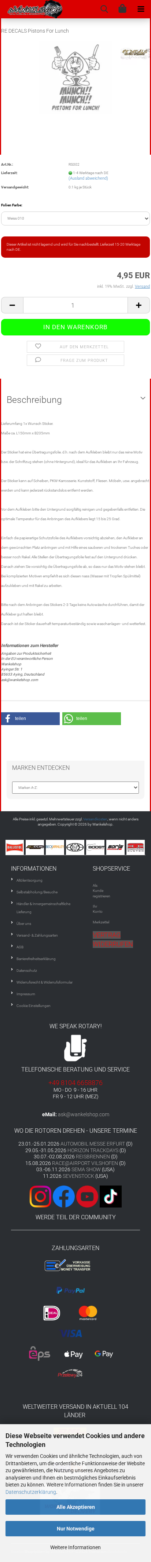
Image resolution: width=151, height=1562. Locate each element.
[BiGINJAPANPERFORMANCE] (61, 847)
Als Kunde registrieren (101, 890)
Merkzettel (101, 922)
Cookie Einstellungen (33, 1006)
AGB (19, 947)
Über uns (23, 924)
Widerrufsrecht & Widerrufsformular (44, 982)
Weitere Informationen (75, 1547)
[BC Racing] (20, 847)
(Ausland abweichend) (88, 178)
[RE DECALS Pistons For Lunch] (75, 78)
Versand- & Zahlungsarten (37, 935)
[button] (30, 718)
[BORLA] (101, 847)
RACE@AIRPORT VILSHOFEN (85, 1163)
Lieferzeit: (9, 173)
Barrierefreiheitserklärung (36, 959)
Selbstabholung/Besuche (37, 892)
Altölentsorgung (29, 880)
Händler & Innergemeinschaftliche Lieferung (43, 908)
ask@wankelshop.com (83, 1114)
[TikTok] (111, 1195)
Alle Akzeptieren (75, 1507)
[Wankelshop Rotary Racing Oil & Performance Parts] (31, 9)
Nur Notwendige (76, 1529)
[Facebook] (64, 1195)
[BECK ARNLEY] (40, 847)
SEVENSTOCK (78, 1176)
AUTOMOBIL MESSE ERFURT (92, 1144)
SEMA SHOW (86, 1169)
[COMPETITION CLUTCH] (121, 847)
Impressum (25, 994)
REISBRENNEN (93, 1156)
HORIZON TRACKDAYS (92, 1150)
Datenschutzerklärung (30, 1492)
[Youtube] (86, 1195)
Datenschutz (26, 971)
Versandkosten (95, 819)
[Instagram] (41, 1195)
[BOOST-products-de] (81, 847)
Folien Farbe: (11, 205)
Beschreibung (34, 399)
